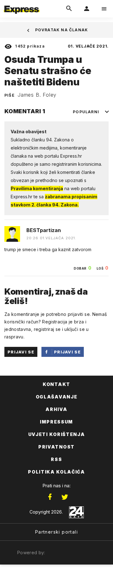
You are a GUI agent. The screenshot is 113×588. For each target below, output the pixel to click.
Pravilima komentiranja (37, 188)
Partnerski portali (56, 532)
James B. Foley (37, 95)
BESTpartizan (43, 230)
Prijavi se (21, 351)
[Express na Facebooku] (50, 497)
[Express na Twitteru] (64, 497)
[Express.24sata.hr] (22, 4)
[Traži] (69, 9)
